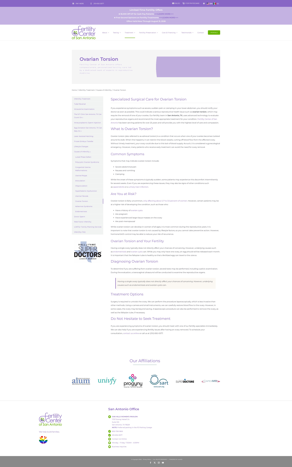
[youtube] (163, 463)
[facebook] (150, 463)
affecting (152, 201)
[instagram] (159, 463)
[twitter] (155, 463)
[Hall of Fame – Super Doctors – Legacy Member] (87, 241)
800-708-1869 (117, 431)
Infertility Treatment (82, 99)
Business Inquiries (119, 447)
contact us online (131, 333)
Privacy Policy (147, 459)
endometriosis (120, 252)
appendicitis (118, 187)
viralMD (180, 459)
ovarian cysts (137, 210)
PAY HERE (80, 4)
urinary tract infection (138, 187)
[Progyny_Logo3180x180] (133, 372)
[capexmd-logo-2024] (211, 372)
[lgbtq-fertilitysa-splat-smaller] (43, 436)
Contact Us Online (119, 439)
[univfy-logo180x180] (107, 372)
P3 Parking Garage (144, 427)
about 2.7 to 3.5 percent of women (171, 201)
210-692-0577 (99, 4)
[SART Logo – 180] (159, 372)
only (145, 201)
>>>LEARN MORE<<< (163, 14)
